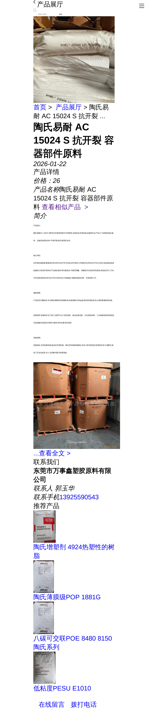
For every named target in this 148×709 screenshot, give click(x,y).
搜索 (60, 14)
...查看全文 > (52, 453)
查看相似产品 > (65, 207)
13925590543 (79, 497)
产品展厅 (69, 107)
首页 (39, 107)
